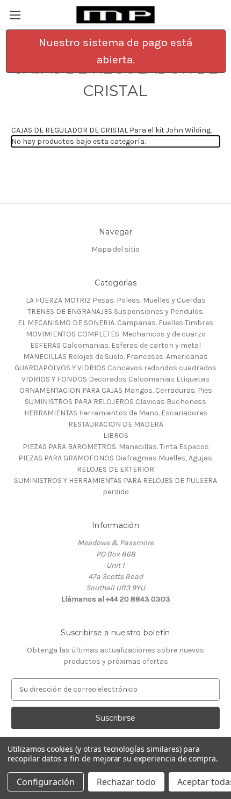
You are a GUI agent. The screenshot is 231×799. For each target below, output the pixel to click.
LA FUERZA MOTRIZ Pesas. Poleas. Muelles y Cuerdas (116, 300)
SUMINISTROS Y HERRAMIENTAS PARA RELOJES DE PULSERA (115, 480)
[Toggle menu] (15, 15)
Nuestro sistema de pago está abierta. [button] (115, 51)
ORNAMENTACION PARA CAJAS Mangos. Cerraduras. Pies (115, 390)
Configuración (46, 782)
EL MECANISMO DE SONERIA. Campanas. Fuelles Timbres (115, 322)
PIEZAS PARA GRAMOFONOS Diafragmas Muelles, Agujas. (115, 458)
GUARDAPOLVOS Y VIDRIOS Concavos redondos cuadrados (115, 367)
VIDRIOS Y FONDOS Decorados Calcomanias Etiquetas (115, 379)
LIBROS (115, 435)
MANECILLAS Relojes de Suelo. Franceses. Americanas (115, 356)
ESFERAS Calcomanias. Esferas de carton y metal (115, 345)
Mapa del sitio (115, 249)
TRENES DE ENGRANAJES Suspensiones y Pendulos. (115, 311)
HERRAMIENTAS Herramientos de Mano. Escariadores (115, 412)
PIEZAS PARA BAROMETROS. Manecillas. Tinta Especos (116, 446)
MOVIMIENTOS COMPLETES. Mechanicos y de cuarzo (116, 334)
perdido (116, 491)
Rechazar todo (126, 782)
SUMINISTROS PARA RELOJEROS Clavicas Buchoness (115, 401)
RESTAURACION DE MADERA (115, 424)
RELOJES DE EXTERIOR (115, 469)
